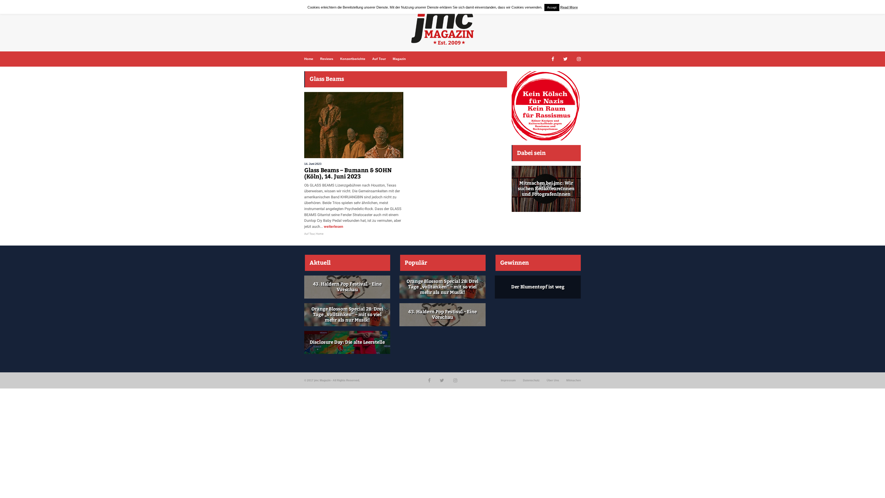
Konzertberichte (352, 59)
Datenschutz (531, 380)
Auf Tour (379, 59)
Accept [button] (552, 7)
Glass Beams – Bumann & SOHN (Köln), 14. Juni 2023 (348, 174)
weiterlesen (333, 226)
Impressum (508, 380)
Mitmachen (573, 380)
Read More (569, 7)
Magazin (399, 59)
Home (308, 59)
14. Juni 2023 (313, 164)
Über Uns (553, 380)
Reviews (326, 59)
